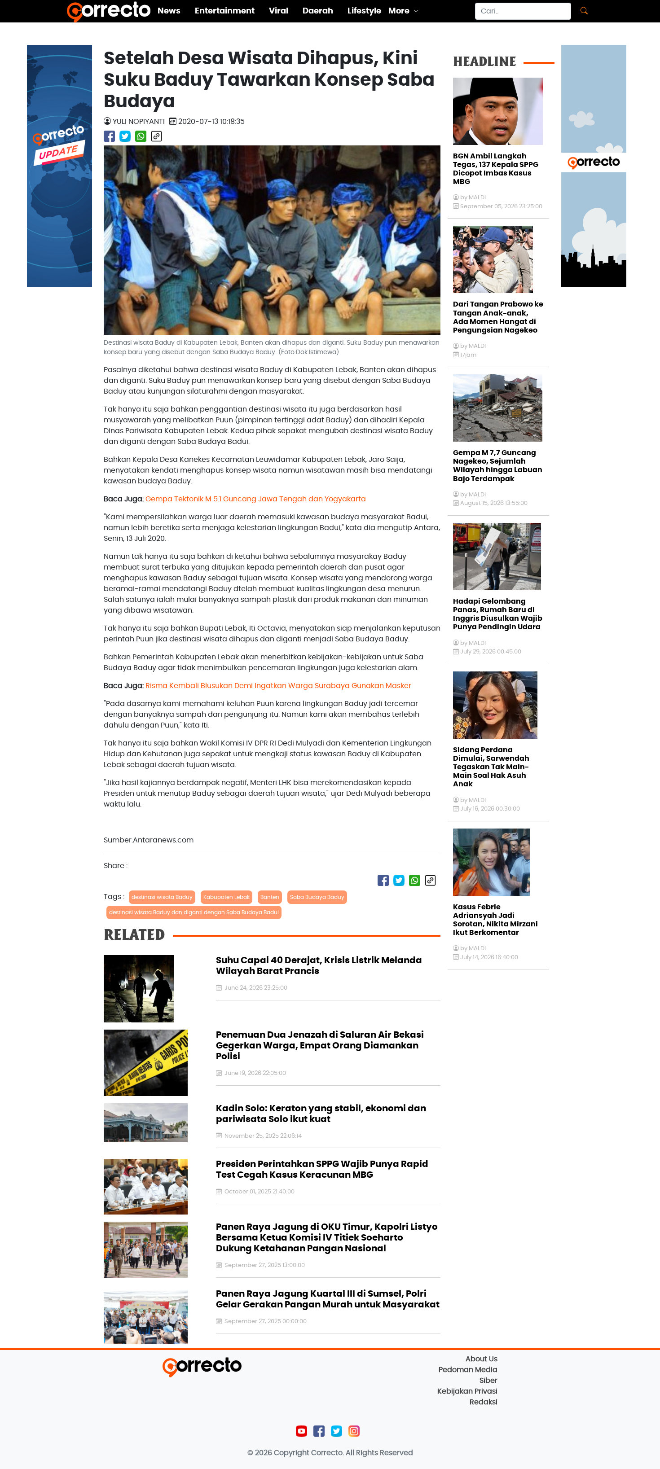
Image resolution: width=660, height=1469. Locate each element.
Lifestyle (364, 11)
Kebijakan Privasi (467, 1391)
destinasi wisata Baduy (162, 897)
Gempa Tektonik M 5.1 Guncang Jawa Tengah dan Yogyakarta (255, 499)
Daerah (318, 11)
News (169, 11)
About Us (481, 1359)
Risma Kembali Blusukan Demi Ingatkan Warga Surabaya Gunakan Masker (278, 685)
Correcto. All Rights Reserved (362, 1452)
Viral (278, 11)
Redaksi (483, 1402)
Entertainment (225, 11)
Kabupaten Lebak (226, 897)
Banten (269, 897)
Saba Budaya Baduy (317, 897)
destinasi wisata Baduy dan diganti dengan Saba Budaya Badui (194, 912)
